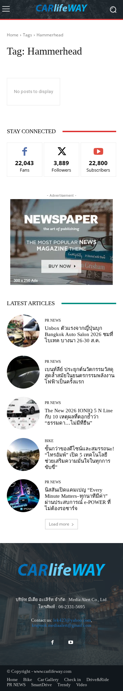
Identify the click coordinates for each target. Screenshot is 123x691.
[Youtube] (70, 642)
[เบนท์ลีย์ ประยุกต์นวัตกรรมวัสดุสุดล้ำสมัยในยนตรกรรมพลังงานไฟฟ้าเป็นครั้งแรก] (23, 372)
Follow (62, 147)
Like (25, 147)
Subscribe (98, 147)
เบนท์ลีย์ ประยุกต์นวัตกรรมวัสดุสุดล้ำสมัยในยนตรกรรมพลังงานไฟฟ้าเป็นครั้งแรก (79, 375)
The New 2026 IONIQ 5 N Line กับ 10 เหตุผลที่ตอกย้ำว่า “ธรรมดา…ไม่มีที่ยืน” (79, 417)
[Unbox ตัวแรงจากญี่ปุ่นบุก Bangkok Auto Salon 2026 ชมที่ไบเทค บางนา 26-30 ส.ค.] (23, 330)
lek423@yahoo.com (72, 620)
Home (12, 35)
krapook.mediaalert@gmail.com (61, 625)
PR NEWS (53, 320)
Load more (59, 524)
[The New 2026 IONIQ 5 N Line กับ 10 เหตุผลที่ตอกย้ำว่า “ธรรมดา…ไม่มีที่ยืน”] (23, 413)
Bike (49, 441)
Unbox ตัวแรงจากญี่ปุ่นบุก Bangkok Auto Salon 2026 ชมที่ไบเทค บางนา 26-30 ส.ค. (79, 334)
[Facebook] (52, 642)
